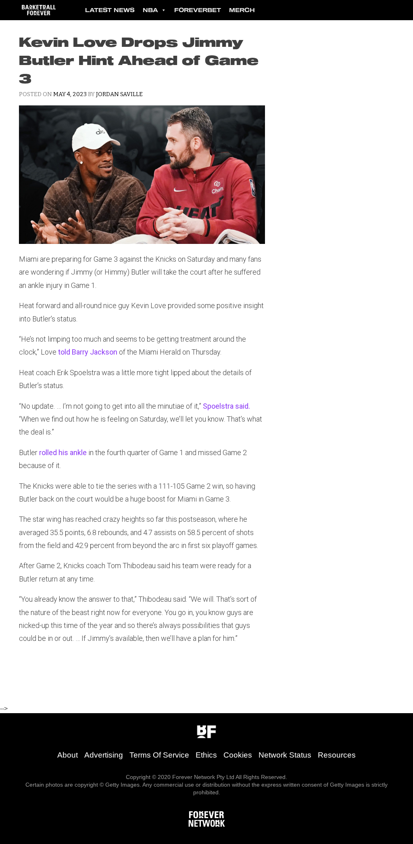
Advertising (103, 755)
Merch (242, 9)
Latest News (110, 9)
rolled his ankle (63, 452)
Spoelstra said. (226, 406)
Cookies (237, 755)
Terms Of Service (159, 755)
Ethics (206, 755)
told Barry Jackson (87, 352)
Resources (337, 755)
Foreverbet (197, 9)
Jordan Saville (119, 94)
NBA (150, 9)
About (67, 755)
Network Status (285, 755)
